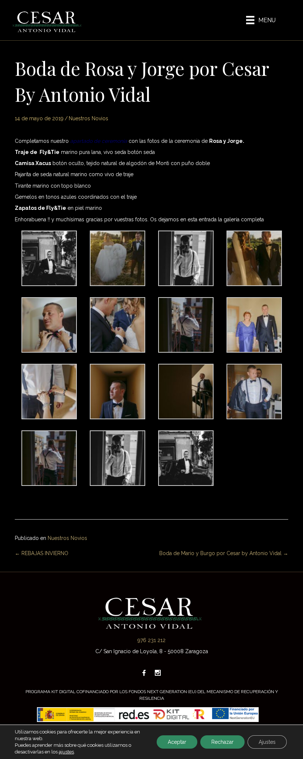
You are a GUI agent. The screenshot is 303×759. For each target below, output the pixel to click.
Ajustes (267, 742)
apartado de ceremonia (98, 141)
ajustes (66, 752)
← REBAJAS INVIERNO (41, 553)
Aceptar (177, 742)
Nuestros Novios (88, 118)
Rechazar (222, 742)
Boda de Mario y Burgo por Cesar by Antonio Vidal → (223, 553)
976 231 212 (151, 640)
